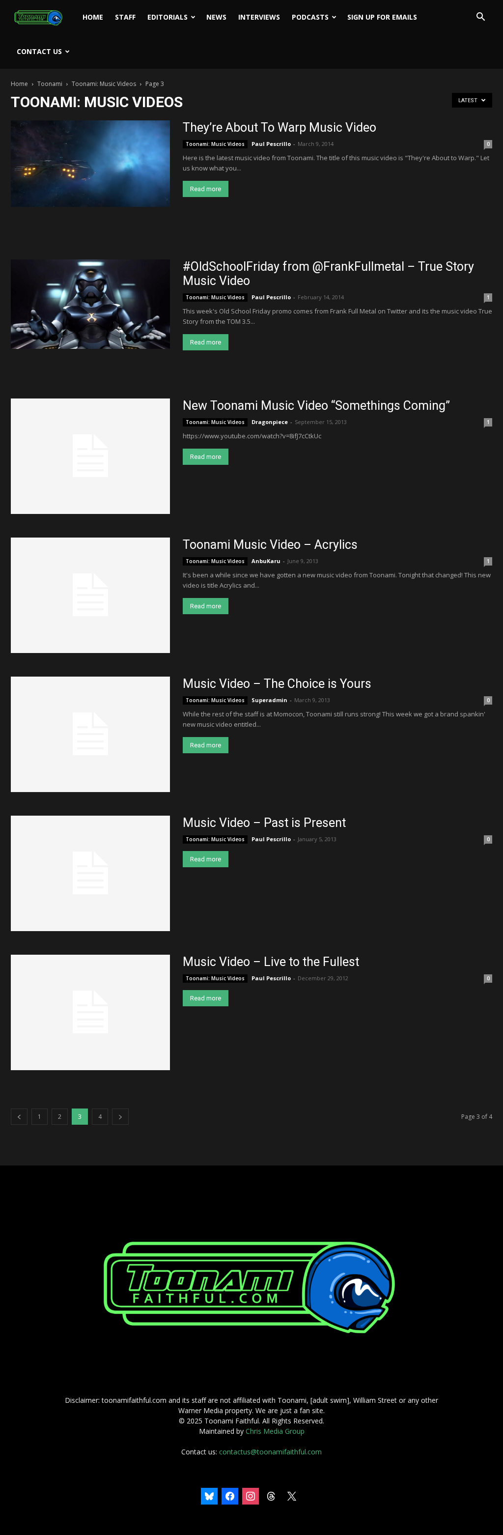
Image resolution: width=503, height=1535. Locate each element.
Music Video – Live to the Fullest (271, 962)
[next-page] (120, 1117)
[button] (480, 18)
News (216, 17)
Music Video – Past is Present (264, 823)
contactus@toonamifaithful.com (270, 1451)
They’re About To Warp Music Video (279, 127)
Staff (125, 17)
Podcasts (310, 17)
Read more (205, 189)
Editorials (167, 17)
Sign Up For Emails (382, 17)
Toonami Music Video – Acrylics (270, 545)
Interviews (259, 17)
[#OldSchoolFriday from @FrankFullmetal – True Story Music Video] (90, 304)
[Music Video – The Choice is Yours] (90, 734)
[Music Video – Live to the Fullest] (90, 1012)
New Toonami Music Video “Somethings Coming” (316, 405)
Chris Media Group (275, 1431)
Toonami (49, 84)
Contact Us (39, 51)
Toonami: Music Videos (104, 84)
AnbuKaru (266, 561)
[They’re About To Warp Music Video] (90, 163)
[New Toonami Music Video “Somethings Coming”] (90, 456)
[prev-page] (19, 1117)
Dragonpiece (270, 422)
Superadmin (269, 700)
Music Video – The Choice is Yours (277, 684)
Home (93, 17)
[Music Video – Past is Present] (90, 873)
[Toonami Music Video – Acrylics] (90, 595)
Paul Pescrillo (271, 143)
